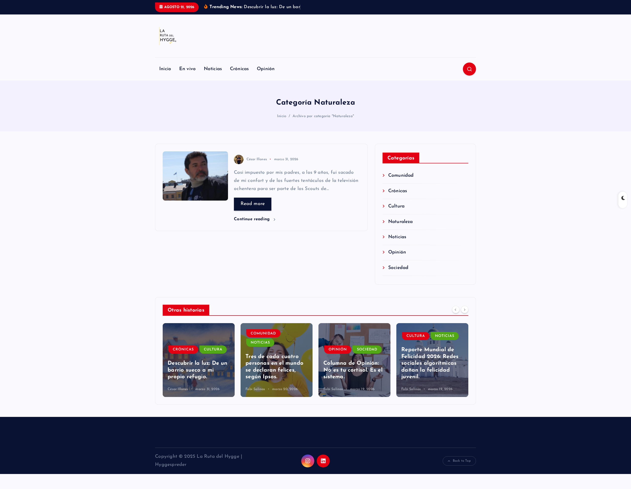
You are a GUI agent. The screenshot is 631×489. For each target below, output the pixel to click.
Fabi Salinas (255, 389)
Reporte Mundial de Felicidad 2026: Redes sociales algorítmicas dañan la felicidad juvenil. (429, 363)
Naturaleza (400, 222)
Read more (253, 204)
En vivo (187, 69)
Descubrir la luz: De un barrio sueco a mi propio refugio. (197, 370)
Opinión (266, 69)
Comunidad (401, 175)
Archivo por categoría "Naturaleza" (323, 116)
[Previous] (455, 309)
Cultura (396, 206)
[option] (199, 360)
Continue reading (252, 219)
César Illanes (256, 159)
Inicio (165, 69)
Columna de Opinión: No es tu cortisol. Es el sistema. (353, 370)
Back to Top (462, 460)
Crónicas (239, 69)
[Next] (464, 309)
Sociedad (398, 268)
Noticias (213, 69)
